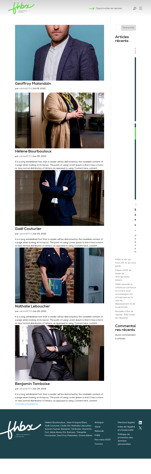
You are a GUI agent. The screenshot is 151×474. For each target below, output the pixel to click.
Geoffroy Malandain (33, 83)
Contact (99, 444)
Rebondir (99, 431)
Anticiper (99, 423)
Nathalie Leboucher (32, 306)
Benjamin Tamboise (32, 383)
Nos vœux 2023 (103, 440)
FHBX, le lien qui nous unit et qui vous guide (125, 263)
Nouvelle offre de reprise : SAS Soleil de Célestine (125, 315)
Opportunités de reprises (109, 9)
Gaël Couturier (28, 228)
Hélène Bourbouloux (33, 151)
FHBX (97, 436)
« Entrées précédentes (26, 404)
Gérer (98, 427)
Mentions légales (126, 423)
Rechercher (128, 28)
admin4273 (25, 89)
